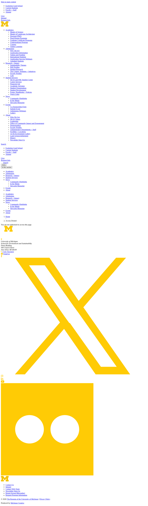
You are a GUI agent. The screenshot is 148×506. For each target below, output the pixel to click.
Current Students (12, 8)
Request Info (5, 20)
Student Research (16, 69)
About (8, 115)
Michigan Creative (17, 503)
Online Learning (16, 47)
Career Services (16, 82)
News (8, 96)
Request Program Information (16, 495)
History (13, 138)
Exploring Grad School (14, 6)
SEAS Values (15, 119)
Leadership (14, 121)
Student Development (18, 90)
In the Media (14, 101)
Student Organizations (18, 88)
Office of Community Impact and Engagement (27, 123)
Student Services (12, 78)
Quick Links (14, 94)
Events (8, 105)
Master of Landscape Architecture (22, 34)
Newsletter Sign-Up (17, 140)
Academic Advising (17, 86)
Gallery (13, 113)
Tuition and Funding (17, 55)
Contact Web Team (13, 489)
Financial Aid (15, 84)
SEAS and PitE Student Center (21, 80)
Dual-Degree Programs (18, 38)
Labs (12, 76)
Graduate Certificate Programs (21, 40)
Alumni (8, 12)
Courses (13, 44)
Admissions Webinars (18, 111)
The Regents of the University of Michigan (22, 499)
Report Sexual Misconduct (15, 493)
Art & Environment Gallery (20, 134)
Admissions (10, 49)
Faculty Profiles (16, 74)
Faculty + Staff (11, 10)
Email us (6, 254)
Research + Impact (12, 63)
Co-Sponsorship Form (18, 107)
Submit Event (15, 109)
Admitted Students (17, 61)
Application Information (19, 53)
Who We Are (15, 117)
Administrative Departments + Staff (23, 130)
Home (8, 217)
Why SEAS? (15, 51)
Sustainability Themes (18, 65)
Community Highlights (18, 98)
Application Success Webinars (21, 59)
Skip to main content (8, 2)
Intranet (3, 18)
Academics (10, 30)
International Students (18, 57)
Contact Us (10, 485)
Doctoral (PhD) (16, 36)
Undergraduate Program (19, 42)
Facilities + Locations (18, 132)
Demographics (15, 125)
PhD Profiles (15, 67)
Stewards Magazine (17, 103)
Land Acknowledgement (19, 136)
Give (3, 16)
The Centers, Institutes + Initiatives (22, 71)
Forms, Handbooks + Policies (21, 92)
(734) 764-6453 (8, 252)
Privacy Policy (45, 499)
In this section (6, 167)
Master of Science (16, 32)
